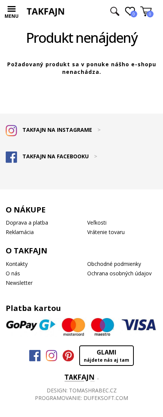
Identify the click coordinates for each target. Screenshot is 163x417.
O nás (13, 273)
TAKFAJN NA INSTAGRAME (61, 129)
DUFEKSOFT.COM (105, 397)
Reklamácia (20, 232)
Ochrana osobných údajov (119, 273)
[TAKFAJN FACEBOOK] (35, 355)
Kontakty (17, 263)
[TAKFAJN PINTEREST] (68, 355)
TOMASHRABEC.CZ (93, 390)
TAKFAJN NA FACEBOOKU (59, 156)
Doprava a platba (27, 222)
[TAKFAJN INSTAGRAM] (51, 355)
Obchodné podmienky (114, 263)
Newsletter (19, 282)
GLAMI (106, 355)
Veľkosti (97, 222)
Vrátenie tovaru (106, 232)
